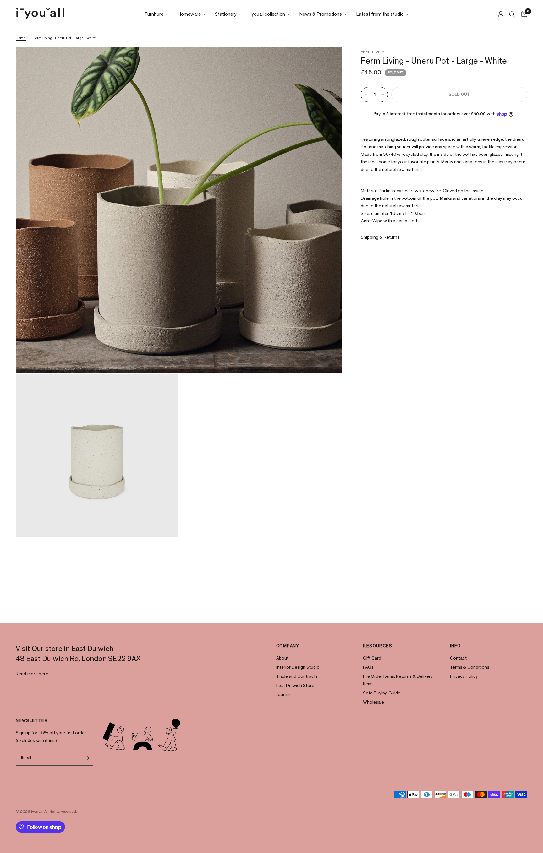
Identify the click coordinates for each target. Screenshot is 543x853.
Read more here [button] (32, 673)
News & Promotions (320, 14)
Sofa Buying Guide (381, 693)
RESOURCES (377, 646)
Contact (458, 658)
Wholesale (373, 702)
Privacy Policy (464, 676)
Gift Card (372, 658)
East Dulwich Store (295, 685)
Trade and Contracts (297, 676)
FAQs (368, 667)
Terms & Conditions (469, 667)
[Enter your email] (86, 758)
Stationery (226, 14)
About (282, 658)
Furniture (154, 14)
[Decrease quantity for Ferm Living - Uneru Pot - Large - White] (365, 94)
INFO (455, 646)
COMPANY (287, 646)
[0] (522, 14)
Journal (283, 694)
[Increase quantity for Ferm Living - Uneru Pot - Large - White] (383, 94)
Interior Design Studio (298, 667)
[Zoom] (329, 61)
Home (21, 38)
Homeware (189, 14)
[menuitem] (156, 14)
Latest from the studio (380, 14)
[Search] (512, 14)
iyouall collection (268, 14)
